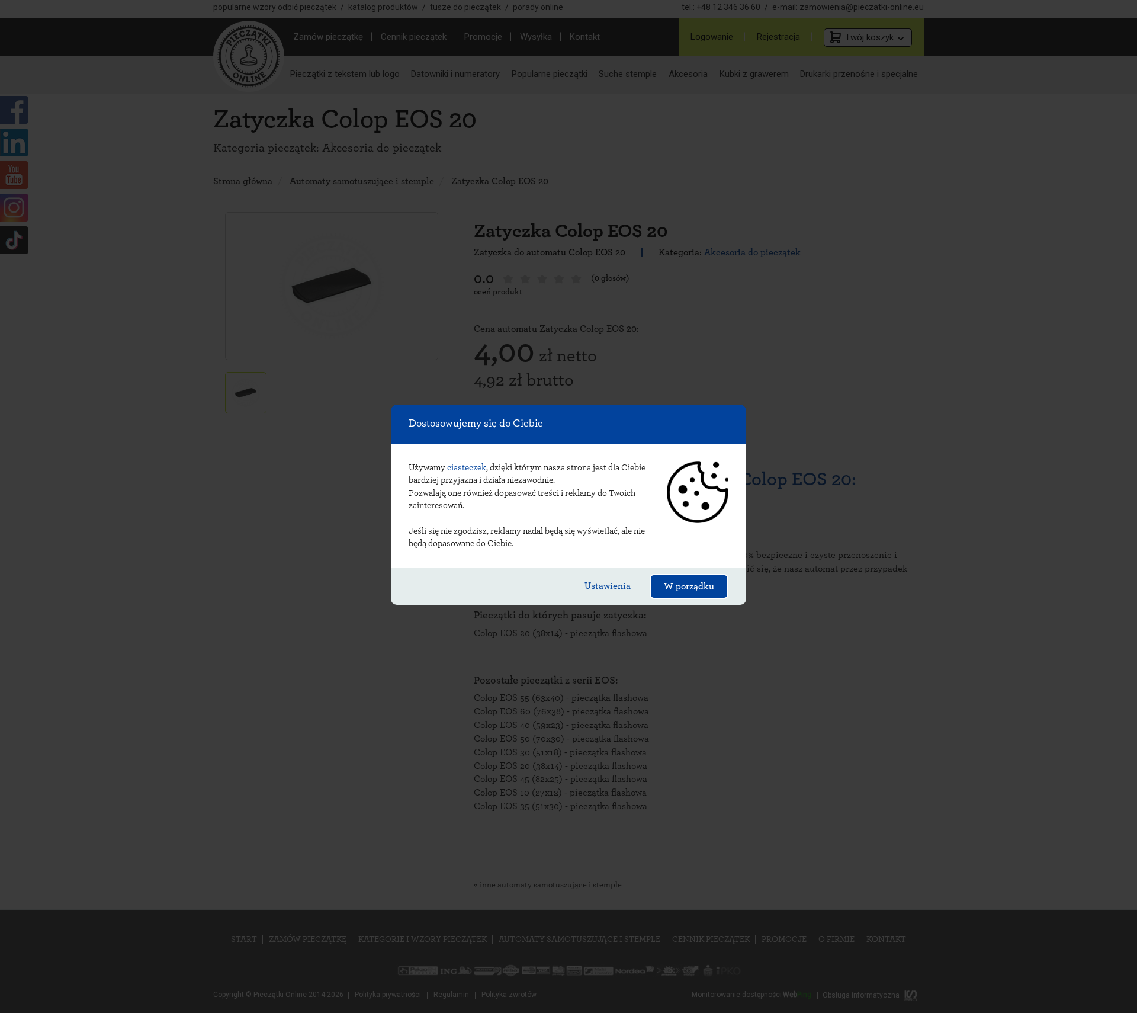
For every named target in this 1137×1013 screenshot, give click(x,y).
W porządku (689, 586)
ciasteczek (466, 467)
